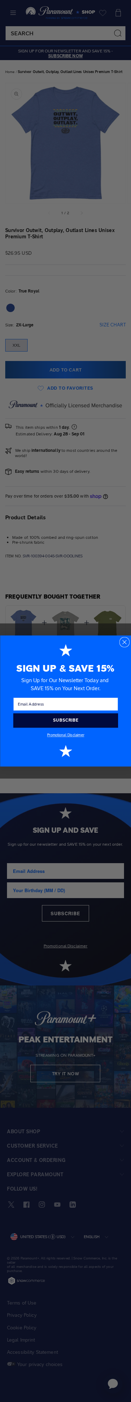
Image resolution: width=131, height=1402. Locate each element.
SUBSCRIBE (65, 720)
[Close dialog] (124, 642)
